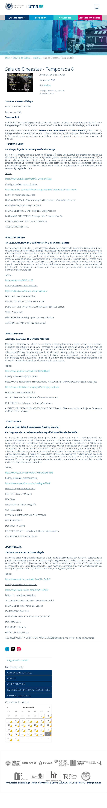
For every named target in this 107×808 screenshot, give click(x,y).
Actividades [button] (65, 17)
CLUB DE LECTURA (16, 684)
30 (48, 734)
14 (35, 725)
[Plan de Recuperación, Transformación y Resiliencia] (70, 775)
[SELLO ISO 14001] (37, 775)
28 (35, 734)
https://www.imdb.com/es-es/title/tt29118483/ (26, 589)
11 (16, 725)
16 (48, 725)
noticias (36, 57)
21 (35, 729)
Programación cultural (17, 660)
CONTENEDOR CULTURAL (19, 672)
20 (29, 729)
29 (41, 734)
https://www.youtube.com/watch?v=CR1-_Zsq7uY (27, 579)
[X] (13, 648)
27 (29, 734)
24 (9, 734)
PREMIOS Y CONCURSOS (19, 695)
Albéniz (47, 85)
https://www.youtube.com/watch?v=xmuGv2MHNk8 (29, 472)
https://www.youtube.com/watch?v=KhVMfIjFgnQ (27, 371)
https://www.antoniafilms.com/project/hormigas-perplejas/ (32, 387)
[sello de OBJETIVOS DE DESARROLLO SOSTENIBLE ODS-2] (13, 762)
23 (48, 729)
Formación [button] (40, 17)
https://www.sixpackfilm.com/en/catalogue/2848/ (27, 483)
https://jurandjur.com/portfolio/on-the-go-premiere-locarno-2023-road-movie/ (41, 189)
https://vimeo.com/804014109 (19, 280)
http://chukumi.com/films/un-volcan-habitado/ (26, 291)
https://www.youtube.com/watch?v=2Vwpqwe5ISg (28, 178)
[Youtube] (18, 648)
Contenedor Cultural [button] (89, 17)
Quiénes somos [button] (17, 17)
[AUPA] (78, 762)
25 (16, 734)
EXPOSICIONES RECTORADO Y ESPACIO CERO (28, 689)
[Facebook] (7, 648)
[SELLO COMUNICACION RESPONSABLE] (94, 762)
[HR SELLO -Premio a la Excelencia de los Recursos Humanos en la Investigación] (53, 775)
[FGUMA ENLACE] (45, 762)
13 (29, 725)
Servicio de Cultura (21, 57)
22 (41, 729)
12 (22, 725)
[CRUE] (61, 762)
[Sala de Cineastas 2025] (20, 82)
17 (9, 729)
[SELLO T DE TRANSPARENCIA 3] (21, 775)
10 (9, 725)
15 (41, 725)
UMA (7, 57)
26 (22, 734)
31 (9, 739)
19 (22, 729)
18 (16, 729)
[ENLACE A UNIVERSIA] (29, 762)
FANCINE (11, 678)
